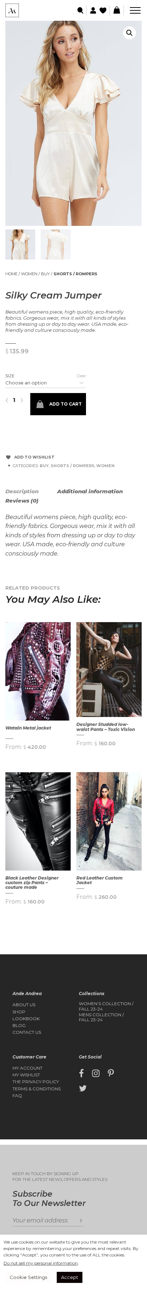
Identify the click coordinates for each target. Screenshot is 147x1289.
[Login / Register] (92, 11)
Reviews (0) (22, 500)
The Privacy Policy (35, 1081)
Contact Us (26, 1032)
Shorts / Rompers (75, 273)
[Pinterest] (111, 1073)
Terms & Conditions (36, 1088)
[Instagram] (96, 1073)
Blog (19, 1025)
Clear (81, 375)
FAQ (17, 1095)
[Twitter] (83, 1088)
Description (22, 491)
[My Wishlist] (104, 11)
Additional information (90, 491)
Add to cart (65, 404)
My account (27, 1068)
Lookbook (26, 1018)
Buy (45, 273)
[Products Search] (81, 11)
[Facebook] (81, 1073)
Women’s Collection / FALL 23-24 (106, 1006)
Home (11, 273)
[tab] (30, 491)
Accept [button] (69, 1277)
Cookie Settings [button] (28, 1277)
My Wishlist (26, 1074)
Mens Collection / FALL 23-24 (101, 1017)
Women (29, 273)
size (9, 376)
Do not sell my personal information (41, 1263)
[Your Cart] (116, 10)
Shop (18, 1011)
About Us (23, 1004)
